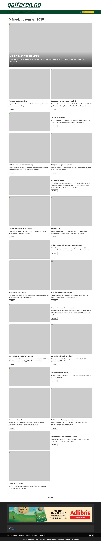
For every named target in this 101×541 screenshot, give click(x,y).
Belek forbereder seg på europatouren (64, 420)
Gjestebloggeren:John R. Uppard (20, 229)
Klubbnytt (28, 535)
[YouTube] (90, 535)
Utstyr (45, 535)
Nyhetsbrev (89, 12)
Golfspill (9, 535)
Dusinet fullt (55, 229)
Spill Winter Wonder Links (24, 55)
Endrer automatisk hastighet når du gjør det (66, 245)
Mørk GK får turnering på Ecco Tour (21, 356)
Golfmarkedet (11, 12)
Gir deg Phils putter (58, 118)
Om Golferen (32, 12)
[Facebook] (93, 535)
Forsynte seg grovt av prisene (61, 165)
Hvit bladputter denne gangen (61, 292)
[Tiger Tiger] (12, 529)
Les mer (13, 64)
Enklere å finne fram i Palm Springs (21, 165)
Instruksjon (21, 535)
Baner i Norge (22, 12)
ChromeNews (66, 539)
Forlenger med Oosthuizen (18, 101)
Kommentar (35, 535)
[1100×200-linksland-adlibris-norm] (50, 514)
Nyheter (15, 535)
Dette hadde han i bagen (17, 292)
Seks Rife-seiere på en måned (61, 356)
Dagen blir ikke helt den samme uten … (64, 308)
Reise (41, 535)
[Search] (80, 12)
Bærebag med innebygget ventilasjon (64, 101)
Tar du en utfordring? (16, 484)
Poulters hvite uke (57, 180)
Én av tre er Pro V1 (15, 420)
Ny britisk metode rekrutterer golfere (64, 436)
